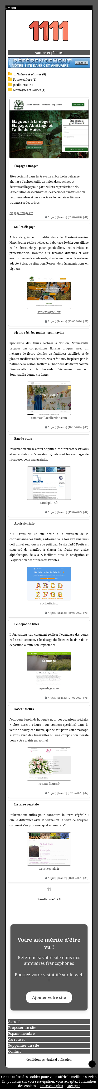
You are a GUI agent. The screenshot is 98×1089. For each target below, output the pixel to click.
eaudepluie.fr (49, 503)
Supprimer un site (23, 1045)
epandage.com (49, 688)
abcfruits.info (49, 603)
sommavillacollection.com (49, 418)
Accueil (14, 1021)
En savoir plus (51, 1086)
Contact (14, 1051)
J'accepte (73, 1086)
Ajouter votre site (49, 997)
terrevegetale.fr (49, 869)
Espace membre (21, 1033)
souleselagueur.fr (49, 312)
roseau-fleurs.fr (49, 784)
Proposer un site (22, 1027)
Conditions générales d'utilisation (49, 1060)
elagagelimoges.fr (21, 213)
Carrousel (16, 1039)
